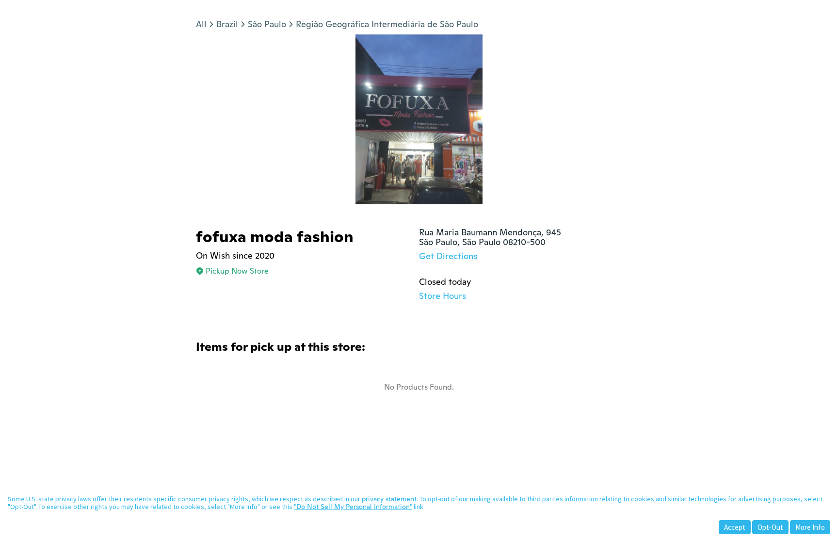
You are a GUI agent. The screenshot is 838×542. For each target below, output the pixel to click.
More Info (810, 527)
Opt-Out (770, 527)
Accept (734, 527)
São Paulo (267, 24)
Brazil (227, 24)
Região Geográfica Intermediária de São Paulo (387, 24)
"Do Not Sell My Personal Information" (353, 506)
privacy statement (389, 498)
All (201, 24)
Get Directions (448, 256)
